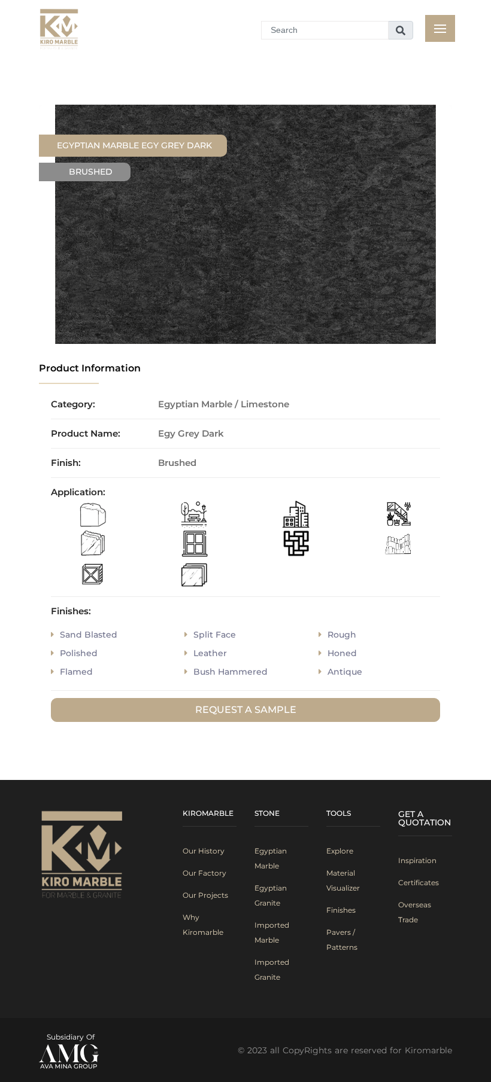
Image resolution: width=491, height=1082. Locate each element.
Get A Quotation (424, 818)
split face (214, 634)
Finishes (341, 910)
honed (342, 653)
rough (342, 634)
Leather (210, 653)
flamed (76, 671)
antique (345, 671)
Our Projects (205, 895)
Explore (339, 850)
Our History (204, 850)
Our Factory (204, 872)
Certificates (418, 882)
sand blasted (88, 634)
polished (79, 653)
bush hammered (230, 671)
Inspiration (417, 860)
